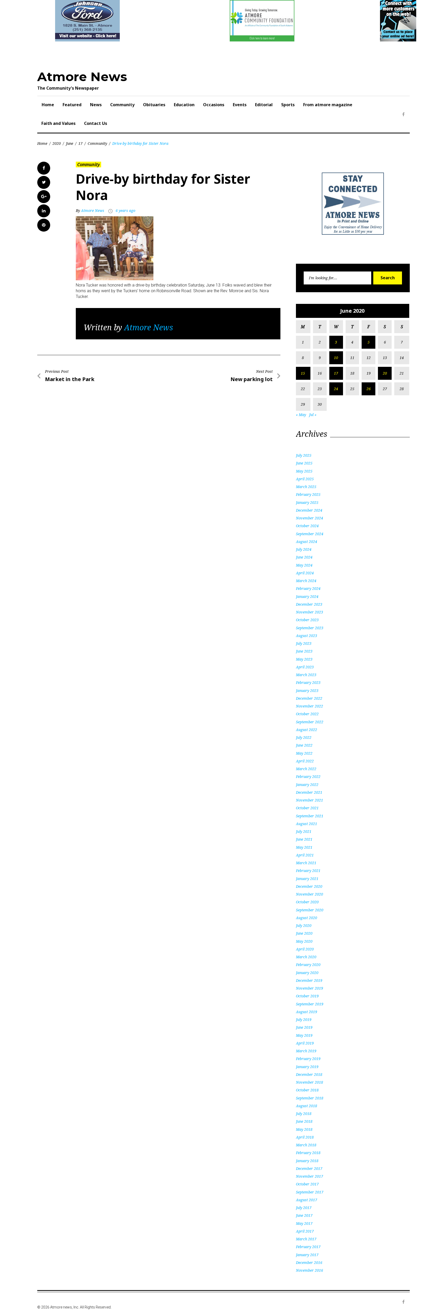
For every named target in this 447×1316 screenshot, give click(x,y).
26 (369, 388)
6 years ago (125, 210)
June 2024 (304, 557)
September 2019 (309, 1004)
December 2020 (309, 886)
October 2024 (307, 525)
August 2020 (306, 917)
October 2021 (307, 807)
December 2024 (309, 510)
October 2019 (307, 995)
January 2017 (307, 1254)
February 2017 (308, 1246)
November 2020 (309, 894)
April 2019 (305, 1043)
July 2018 (303, 1113)
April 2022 (305, 761)
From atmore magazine (327, 105)
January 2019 (307, 1066)
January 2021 (307, 878)
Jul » (312, 414)
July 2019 (303, 1019)
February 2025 (308, 494)
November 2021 (309, 800)
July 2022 (303, 737)
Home (48, 105)
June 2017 (304, 1215)
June (69, 143)
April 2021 (305, 855)
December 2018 (309, 1074)
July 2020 (303, 925)
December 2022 (309, 698)
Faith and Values (58, 123)
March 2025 (306, 486)
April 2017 (305, 1231)
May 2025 (304, 471)
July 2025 (303, 455)
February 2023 (308, 682)
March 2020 (306, 956)
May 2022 (304, 753)
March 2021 (306, 862)
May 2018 (304, 1129)
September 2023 (309, 627)
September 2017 (309, 1192)
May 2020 (304, 941)
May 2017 (304, 1223)
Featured (72, 105)
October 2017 (307, 1184)
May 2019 (304, 1035)
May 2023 (304, 659)
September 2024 (309, 533)
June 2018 (304, 1121)
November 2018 (309, 1082)
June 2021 (304, 839)
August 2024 (306, 541)
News (96, 105)
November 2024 (309, 518)
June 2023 (304, 651)
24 (336, 388)
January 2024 (307, 596)
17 (80, 143)
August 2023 (306, 635)
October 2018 (307, 1090)
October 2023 (307, 619)
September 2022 (309, 721)
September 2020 (309, 909)
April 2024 (305, 572)
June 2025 (304, 463)
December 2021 (309, 792)
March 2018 (306, 1144)
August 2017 (306, 1199)
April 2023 (305, 666)
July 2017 (303, 1207)
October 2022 (307, 713)
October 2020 (307, 901)
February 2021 (308, 870)
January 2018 (307, 1160)
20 (385, 373)
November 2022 (309, 706)
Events (240, 105)
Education (184, 105)
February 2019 (308, 1058)
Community (122, 105)
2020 (57, 143)
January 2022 (307, 784)
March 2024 (306, 580)
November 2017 (309, 1176)
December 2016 (309, 1262)
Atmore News (82, 76)
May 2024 (304, 565)
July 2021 (303, 831)
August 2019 (306, 1011)
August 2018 (306, 1105)
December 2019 (309, 980)
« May (301, 414)
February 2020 (308, 964)
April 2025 (305, 478)
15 (303, 373)
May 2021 (304, 847)
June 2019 (304, 1027)
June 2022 (304, 745)
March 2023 (306, 674)
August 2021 (306, 823)
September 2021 (309, 815)
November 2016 (309, 1270)
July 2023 (303, 643)
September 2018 (309, 1098)
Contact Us (95, 123)
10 (336, 357)
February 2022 (308, 776)
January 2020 (307, 972)
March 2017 (306, 1238)
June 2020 (304, 933)
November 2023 (309, 612)
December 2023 (309, 604)
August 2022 (306, 729)
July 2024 (303, 549)
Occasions (213, 105)
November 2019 (309, 988)
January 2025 (307, 502)
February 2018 (308, 1152)
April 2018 (305, 1137)
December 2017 (309, 1168)
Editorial (264, 105)
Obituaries (154, 105)
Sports (288, 105)
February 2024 (308, 588)
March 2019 (306, 1050)
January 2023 (307, 690)
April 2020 (305, 949)
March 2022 (306, 768)
